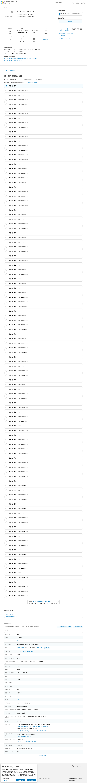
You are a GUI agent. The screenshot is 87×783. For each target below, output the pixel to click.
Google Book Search (11, 616)
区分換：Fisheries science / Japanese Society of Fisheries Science (20, 58)
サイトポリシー (46, 778)
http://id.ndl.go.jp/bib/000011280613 (26, 742)
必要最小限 (20, 780)
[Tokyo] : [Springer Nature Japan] (25, 651)
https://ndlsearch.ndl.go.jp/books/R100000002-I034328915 (32, 731)
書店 (7, 70)
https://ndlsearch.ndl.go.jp (24, 736)
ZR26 (18, 699)
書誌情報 (12, 70)
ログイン (83, 3)
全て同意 (31, 780)
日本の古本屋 (9, 614)
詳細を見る (45, 39)
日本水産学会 (20, 647)
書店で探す (70, 22)
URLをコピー (67, 30)
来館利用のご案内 (32, 82)
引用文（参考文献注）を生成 (67, 33)
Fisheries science (21, 641)
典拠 (46, 647)
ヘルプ (77, 3)
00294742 (39, 647)
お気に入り (61, 30)
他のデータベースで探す (66, 38)
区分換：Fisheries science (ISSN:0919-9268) (15, 60)
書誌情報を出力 (64, 35)
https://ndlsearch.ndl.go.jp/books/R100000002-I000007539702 (33, 726)
